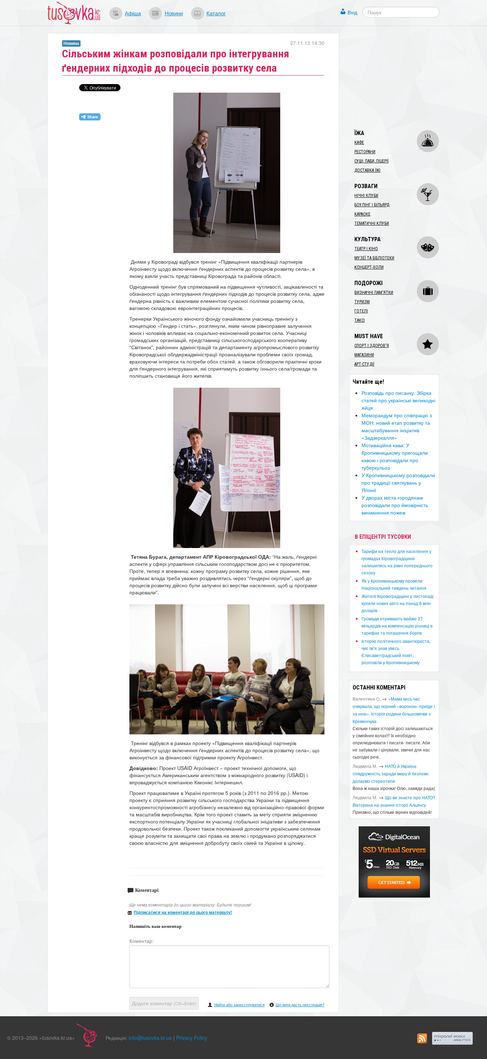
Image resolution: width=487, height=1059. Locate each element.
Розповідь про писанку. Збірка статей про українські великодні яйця (398, 400)
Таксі (359, 320)
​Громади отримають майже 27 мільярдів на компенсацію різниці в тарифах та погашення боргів (397, 625)
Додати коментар (164, 1003)
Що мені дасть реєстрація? (300, 1004)
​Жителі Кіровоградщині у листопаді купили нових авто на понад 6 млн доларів (398, 603)
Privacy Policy (191, 1037)
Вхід (352, 12)
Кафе (359, 142)
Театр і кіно (366, 248)
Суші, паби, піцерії (371, 161)
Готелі (361, 311)
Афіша (133, 13)
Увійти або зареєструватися (239, 1004)
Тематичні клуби (371, 223)
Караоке (362, 214)
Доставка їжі (367, 170)
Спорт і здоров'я (371, 345)
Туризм (362, 301)
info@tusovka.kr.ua (150, 1037)
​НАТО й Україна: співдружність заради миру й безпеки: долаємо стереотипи (391, 773)
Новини (174, 13)
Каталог (216, 13)
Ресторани (364, 151)
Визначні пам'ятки (373, 292)
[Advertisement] (402, 77)
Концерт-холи (369, 267)
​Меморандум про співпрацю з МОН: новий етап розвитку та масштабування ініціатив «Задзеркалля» (397, 426)
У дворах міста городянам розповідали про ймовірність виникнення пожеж (395, 505)
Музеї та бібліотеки (374, 257)
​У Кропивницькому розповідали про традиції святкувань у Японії (398, 482)
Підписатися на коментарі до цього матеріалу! (183, 912)
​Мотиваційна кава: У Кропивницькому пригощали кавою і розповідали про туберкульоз (395, 456)
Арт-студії (364, 364)
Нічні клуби (366, 195)
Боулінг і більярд (371, 204)
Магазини (364, 354)
